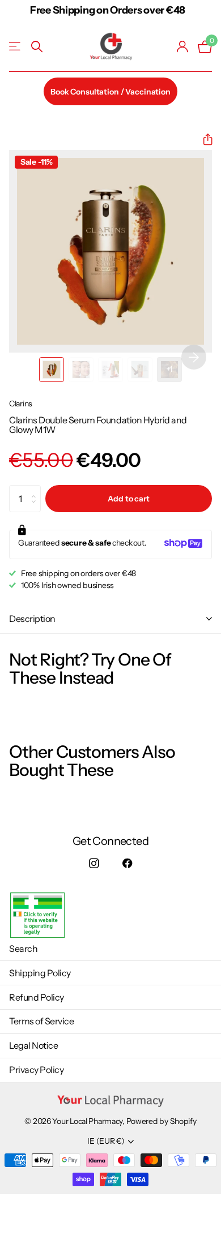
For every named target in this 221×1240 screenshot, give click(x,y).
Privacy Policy (36, 1069)
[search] (36, 46)
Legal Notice (33, 1045)
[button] (203, 139)
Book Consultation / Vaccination (110, 92)
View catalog (15, 47)
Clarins (20, 403)
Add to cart (128, 499)
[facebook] (127, 864)
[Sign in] (183, 46)
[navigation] (51, 369)
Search (23, 948)
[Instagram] (94, 864)
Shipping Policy (40, 973)
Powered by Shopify (161, 1121)
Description (32, 618)
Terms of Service (41, 1021)
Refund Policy (36, 997)
